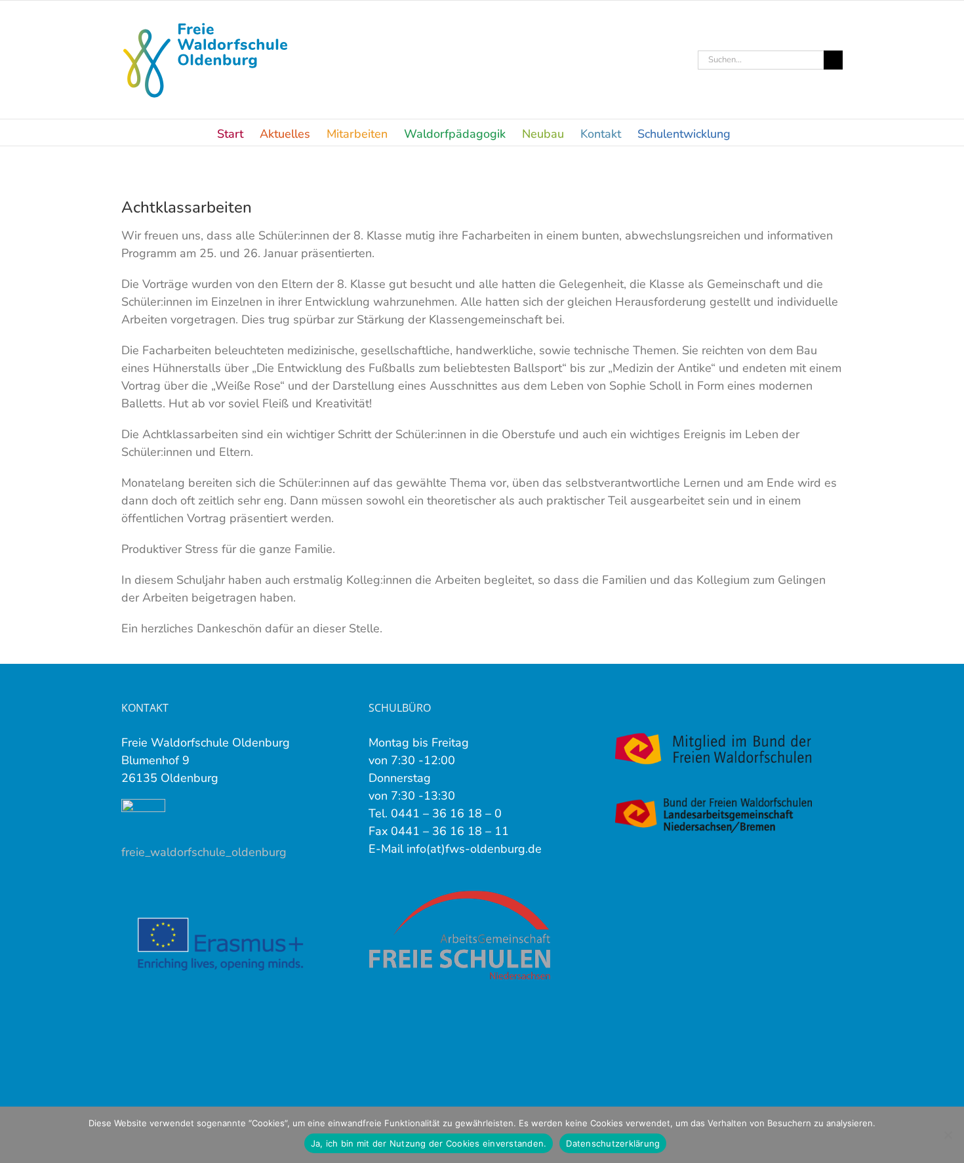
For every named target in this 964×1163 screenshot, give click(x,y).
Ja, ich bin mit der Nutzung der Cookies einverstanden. (429, 1143)
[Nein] (947, 1134)
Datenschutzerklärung (613, 1143)
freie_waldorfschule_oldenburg (204, 852)
